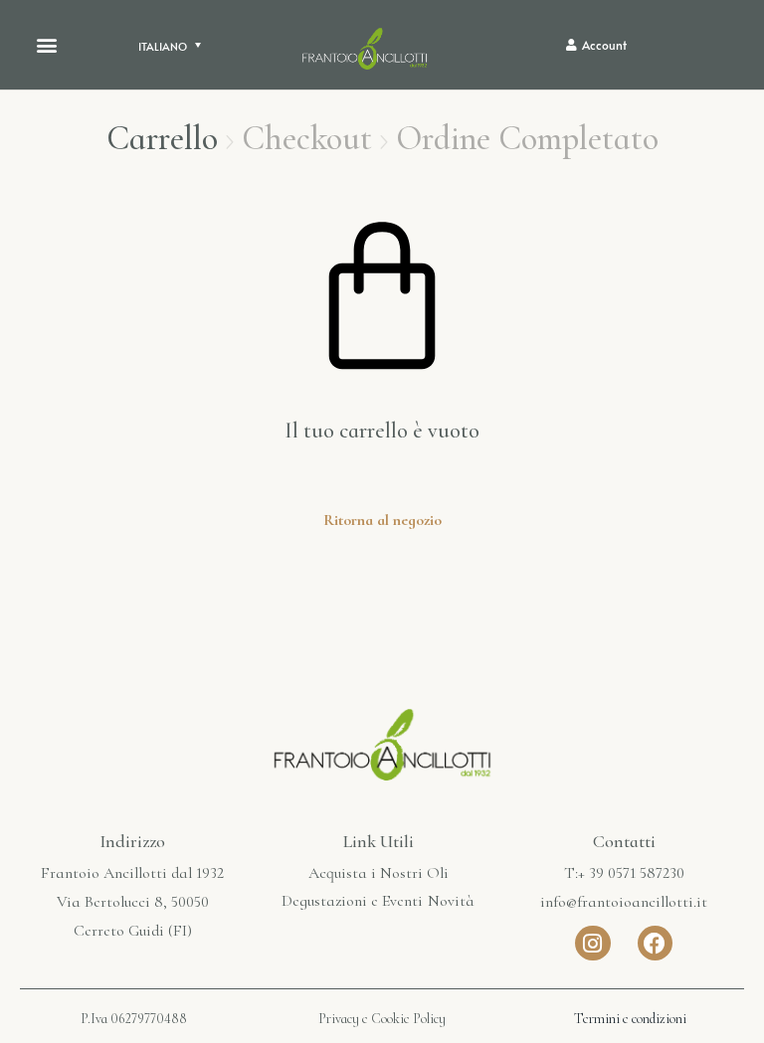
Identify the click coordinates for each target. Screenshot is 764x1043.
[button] (46, 45)
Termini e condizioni (630, 1018)
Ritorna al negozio (382, 520)
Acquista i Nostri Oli (378, 873)
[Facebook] (655, 943)
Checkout (307, 138)
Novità (451, 901)
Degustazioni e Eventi (352, 901)
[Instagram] (592, 943)
